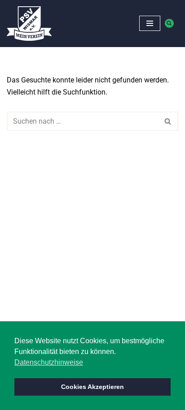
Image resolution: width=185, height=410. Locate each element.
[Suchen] (169, 23)
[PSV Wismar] (29, 23)
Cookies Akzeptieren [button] (92, 386)
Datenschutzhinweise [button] (48, 362)
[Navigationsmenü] (149, 23)
